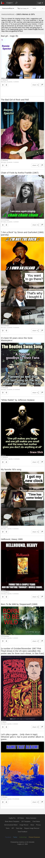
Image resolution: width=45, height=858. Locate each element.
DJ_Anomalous (6, 220)
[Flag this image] (42, 85)
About (32, 825)
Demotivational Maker (10, 825)
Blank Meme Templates (12, 821)
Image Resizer (24, 825)
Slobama (4, 722)
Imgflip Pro (12, 818)
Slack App (19, 828)
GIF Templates (25, 821)
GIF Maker (20, 818)
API (13, 828)
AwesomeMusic (7, 8)
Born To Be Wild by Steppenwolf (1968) (19, 604)
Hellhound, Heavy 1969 (11, 539)
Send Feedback (22, 831)
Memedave (5, 797)
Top (22, 8)
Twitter (15, 837)
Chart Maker (36, 821)
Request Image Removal (31, 828)
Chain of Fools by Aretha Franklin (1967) (20, 173)
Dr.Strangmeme (6, 591)
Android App (23, 837)
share (34, 85)
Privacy (38, 825)
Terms (8, 828)
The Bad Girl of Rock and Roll (15, 99)
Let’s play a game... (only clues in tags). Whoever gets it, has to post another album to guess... (22, 736)
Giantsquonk (5, 79)
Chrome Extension (34, 837)
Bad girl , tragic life (9, 36)
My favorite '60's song (11, 469)
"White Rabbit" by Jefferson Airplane (18, 400)
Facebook (8, 837)
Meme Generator (31, 818)
